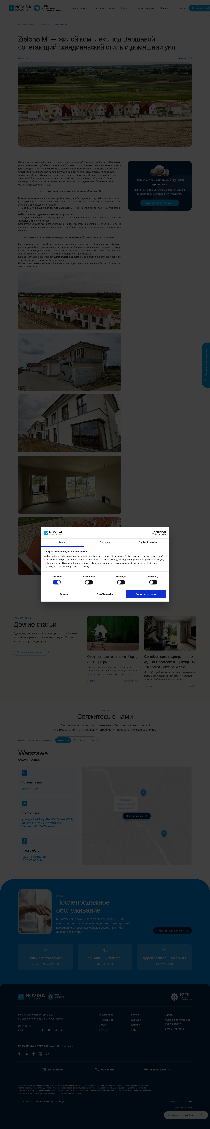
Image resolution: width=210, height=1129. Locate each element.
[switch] (89, 582)
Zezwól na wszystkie (146, 594)
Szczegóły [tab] (105, 542)
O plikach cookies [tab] (148, 542)
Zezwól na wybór (105, 594)
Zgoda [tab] (62, 542)
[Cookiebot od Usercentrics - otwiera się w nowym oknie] (153, 533)
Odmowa (63, 594)
